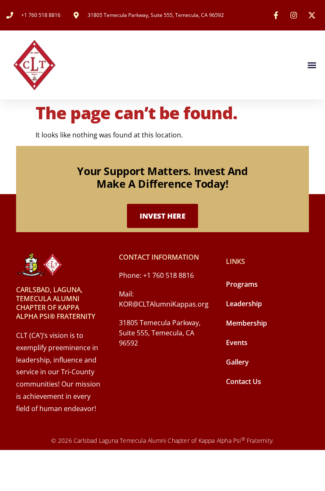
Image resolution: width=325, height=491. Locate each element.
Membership (246, 323)
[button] (312, 65)
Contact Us (243, 381)
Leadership (244, 303)
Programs (242, 284)
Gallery (237, 362)
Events (237, 342)
